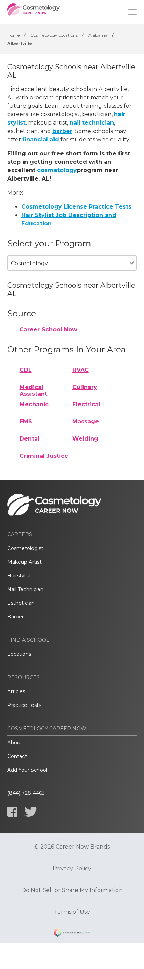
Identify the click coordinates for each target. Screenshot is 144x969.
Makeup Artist (24, 562)
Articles (16, 691)
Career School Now (48, 329)
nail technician (92, 122)
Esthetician (21, 603)
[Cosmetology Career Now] (33, 12)
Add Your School (27, 770)
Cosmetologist (25, 548)
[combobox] (68, 272)
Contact (17, 756)
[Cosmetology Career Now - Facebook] (12, 812)
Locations (19, 654)
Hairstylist (19, 576)
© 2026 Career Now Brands (72, 847)
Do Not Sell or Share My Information (72, 890)
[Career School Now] (72, 933)
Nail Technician (25, 589)
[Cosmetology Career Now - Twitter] (30, 812)
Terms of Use (72, 912)
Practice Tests (24, 705)
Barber (15, 616)
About (14, 742)
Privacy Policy (72, 868)
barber (62, 131)
